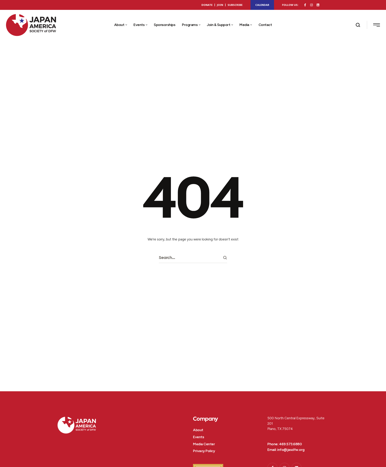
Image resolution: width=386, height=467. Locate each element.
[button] (126, 25)
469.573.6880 (290, 444)
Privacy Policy (204, 451)
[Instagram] (311, 5)
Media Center (204, 444)
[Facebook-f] (305, 5)
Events (198, 437)
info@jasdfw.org (291, 449)
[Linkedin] (318, 5)
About (198, 430)
